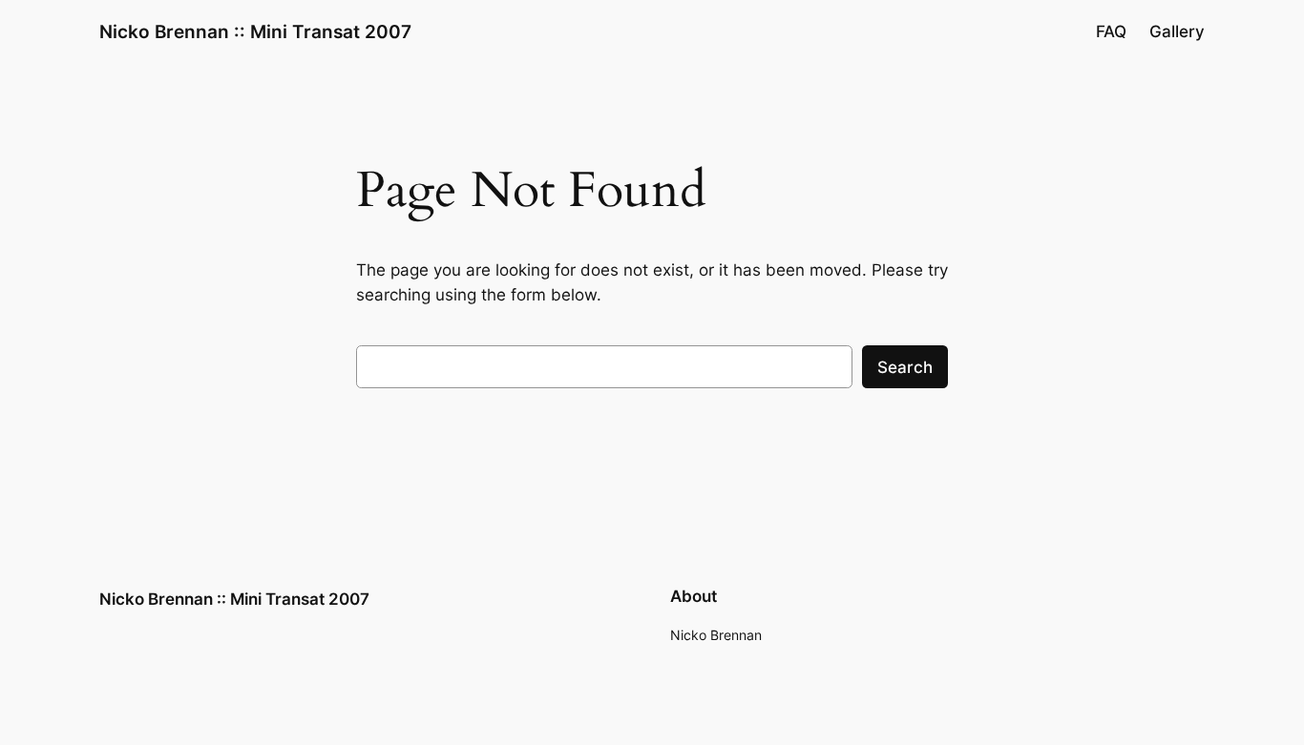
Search (905, 367)
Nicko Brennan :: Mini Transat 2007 (255, 31)
